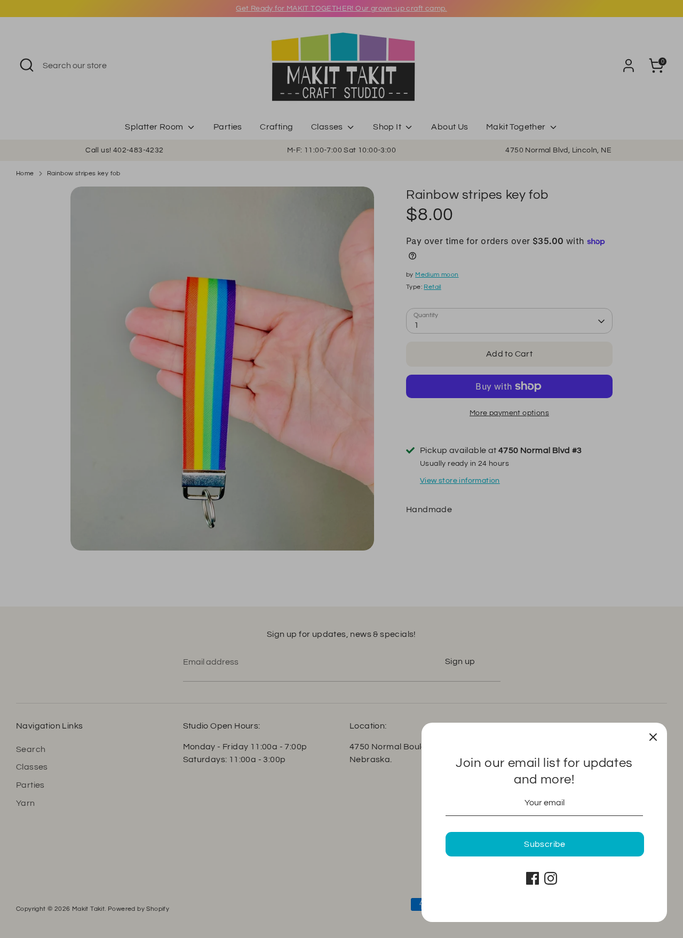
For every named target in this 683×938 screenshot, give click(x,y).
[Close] (653, 736)
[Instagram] (550, 878)
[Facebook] (532, 878)
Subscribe (545, 844)
